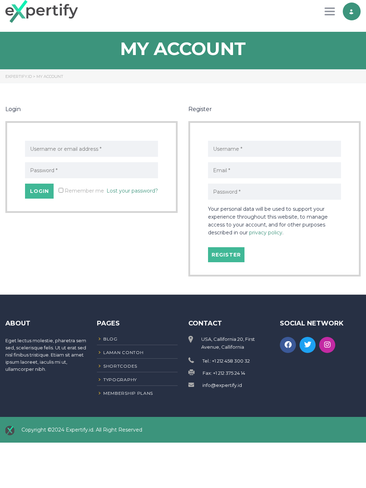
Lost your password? (132, 191)
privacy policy (265, 232)
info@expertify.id (222, 385)
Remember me (83, 191)
